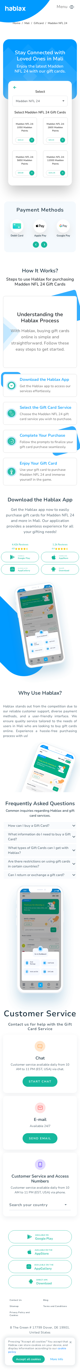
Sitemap (14, 1306)
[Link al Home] (15, 7)
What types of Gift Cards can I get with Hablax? (38, 850)
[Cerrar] (70, 1342)
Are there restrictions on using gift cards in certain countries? (39, 864)
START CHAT (40, 1081)
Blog (45, 1300)
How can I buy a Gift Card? (28, 825)
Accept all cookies (28, 1359)
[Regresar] (14, 87)
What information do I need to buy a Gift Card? (39, 837)
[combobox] (40, 1205)
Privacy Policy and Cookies (20, 1314)
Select (40, 91)
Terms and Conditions (55, 1306)
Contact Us (16, 1300)
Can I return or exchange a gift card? (36, 875)
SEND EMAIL (40, 1138)
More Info (56, 1359)
